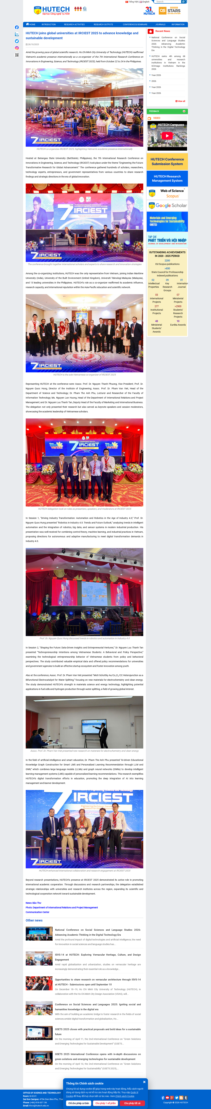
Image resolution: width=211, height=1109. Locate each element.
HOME (32, 24)
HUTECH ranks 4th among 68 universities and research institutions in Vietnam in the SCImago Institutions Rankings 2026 (168, 62)
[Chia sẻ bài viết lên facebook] (16, 27)
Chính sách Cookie (124, 1096)
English (146, 1)
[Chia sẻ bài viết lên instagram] (16, 48)
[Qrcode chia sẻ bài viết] (16, 55)
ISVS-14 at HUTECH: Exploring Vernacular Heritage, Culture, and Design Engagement (98, 957)
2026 (153, 81)
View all (181, 101)
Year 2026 (156, 75)
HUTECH (184, 1102)
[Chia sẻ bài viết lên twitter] (16, 41)
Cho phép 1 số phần (105, 1103)
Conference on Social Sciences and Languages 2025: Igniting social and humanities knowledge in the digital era (98, 1007)
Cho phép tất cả (132, 1103)
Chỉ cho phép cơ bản (78, 1103)
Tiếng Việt (133, 1)
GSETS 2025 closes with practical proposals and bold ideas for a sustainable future (98, 1032)
